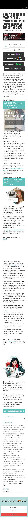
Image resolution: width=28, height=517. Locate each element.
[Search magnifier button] (24, 419)
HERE (5, 311)
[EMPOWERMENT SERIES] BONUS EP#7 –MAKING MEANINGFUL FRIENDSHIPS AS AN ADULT (14, 435)
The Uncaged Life (14, 265)
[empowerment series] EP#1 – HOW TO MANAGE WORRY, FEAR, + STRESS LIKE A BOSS (14, 477)
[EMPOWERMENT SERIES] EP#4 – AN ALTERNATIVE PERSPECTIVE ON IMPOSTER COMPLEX (12, 457)
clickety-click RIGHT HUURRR (14, 230)
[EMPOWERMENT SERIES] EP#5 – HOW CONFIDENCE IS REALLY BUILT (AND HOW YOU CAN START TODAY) (13, 449)
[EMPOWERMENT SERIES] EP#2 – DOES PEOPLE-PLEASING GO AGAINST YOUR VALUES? (13, 471)
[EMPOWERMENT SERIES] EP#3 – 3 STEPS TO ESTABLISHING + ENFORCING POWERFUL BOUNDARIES (13, 463)
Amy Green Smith (9, 30)
